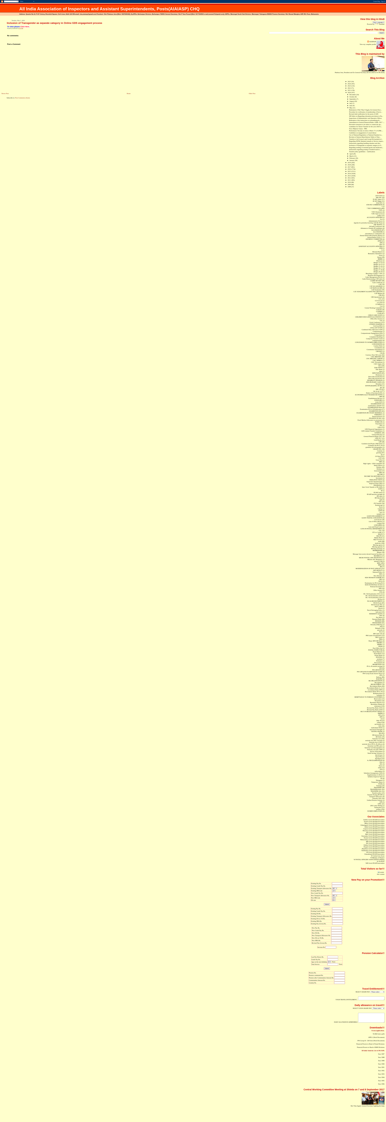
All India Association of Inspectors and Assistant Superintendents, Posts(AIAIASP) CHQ (109, 8)
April (351, 154)
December (352, 94)
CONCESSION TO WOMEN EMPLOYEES (368, 342)
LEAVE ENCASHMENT (374, 516)
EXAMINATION (376, 404)
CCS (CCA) (378, 300)
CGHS (379, 313)
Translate (381, 24)
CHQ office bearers (376, 319)
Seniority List (376, 738)
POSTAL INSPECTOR (375, 650)
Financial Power (377, 416)
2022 (349, 88)
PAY (380, 615)
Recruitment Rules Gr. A (374, 688)
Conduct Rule (378, 346)
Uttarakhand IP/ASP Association (374, 854)
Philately (378, 628)
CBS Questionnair (376, 297)
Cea (381, 306)
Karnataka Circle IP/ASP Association (373, 836)
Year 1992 (381, 1070)
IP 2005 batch (378, 492)
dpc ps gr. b (377, 391)
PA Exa (380, 599)
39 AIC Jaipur (377, 199)
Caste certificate (377, 282)
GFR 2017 (378, 438)
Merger (379, 552)
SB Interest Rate (377, 735)
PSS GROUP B (376, 670)
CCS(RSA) (379, 304)
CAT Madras (378, 293)
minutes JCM (378, 561)
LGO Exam (377, 519)
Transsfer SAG (376, 798)
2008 (349, 187)
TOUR (380, 784)
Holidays (379, 469)
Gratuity (379, 451)
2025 (349, 81)
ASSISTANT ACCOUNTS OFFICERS (370, 246)
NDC (380, 574)
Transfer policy (376, 793)
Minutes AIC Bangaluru (374, 559)
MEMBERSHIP (377, 550)
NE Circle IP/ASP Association (375, 843)
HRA (380, 472)
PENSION (378, 621)
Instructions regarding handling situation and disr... (365, 143)
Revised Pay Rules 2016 (374, 708)
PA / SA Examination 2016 (374, 597)
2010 (349, 182)
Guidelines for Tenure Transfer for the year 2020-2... (365, 126)
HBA (380, 462)
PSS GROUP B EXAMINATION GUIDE (369, 672)
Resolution (378, 700)
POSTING (379, 657)
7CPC (380, 210)
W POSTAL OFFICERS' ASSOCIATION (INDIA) (369, 859)
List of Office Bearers (375, 521)
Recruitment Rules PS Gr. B (373, 691)
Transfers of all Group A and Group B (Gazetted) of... (366, 139)
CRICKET (379, 351)
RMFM (380, 713)
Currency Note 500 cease (373, 355)
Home (129, 93)
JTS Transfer (377, 503)
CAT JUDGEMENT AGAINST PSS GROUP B (367, 291)
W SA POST (380, 861)
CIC (381, 320)
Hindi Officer (378, 465)
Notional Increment (376, 586)
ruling (379, 722)
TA (381, 778)
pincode (379, 630)
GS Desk (378, 456)
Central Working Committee (373, 308)
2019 (349, 162)
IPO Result (378, 498)
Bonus (379, 257)
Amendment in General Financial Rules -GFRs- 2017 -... (366, 122)
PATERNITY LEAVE (375, 614)
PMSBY (379, 644)
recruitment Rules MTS (375, 690)
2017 (349, 167)
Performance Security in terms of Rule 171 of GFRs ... (366, 131)
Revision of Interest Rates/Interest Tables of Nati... (365, 137)
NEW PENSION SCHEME (373, 577)
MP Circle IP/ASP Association (375, 841)
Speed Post (378, 757)
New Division (378, 576)
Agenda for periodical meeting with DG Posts (368, 223)
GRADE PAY (377, 449)
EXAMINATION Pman (375, 407)
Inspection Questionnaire (374, 481)
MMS (379, 565)
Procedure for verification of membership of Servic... (365, 112)
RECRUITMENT (376, 684)
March (351, 156)
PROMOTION (377, 664)
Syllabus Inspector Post (375, 776)
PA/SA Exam (377, 603)
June (351, 105)
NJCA (380, 581)
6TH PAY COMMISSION (374, 205)
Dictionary (379, 375)
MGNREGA (377, 556)
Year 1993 (381, 1074)
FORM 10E (378, 422)
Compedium (378, 335)
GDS (379, 427)
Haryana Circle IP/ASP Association (373, 830)
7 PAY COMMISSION (374, 208)
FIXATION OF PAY (375, 418)
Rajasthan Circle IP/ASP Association (373, 848)
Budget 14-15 (378, 264)
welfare (378, 809)
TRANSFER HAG (375, 789)
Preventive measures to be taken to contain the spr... (365, 124)
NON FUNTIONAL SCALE (373, 585)
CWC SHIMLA (377, 360)
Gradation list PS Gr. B (375, 445)
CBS (380, 295)
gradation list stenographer (374, 447)
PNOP (380, 646)
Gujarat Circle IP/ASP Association (373, 829)
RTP (381, 717)
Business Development (375, 275)
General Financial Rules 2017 (373, 436)
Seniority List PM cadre (375, 746)
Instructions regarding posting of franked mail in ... (365, 149)
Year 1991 (381, 1067)
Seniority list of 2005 (375, 742)
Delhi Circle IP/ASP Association (374, 827)
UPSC (379, 804)
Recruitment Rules (375, 686)
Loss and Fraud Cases (375, 527)
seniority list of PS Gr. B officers (372, 744)
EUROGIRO (378, 400)
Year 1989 (381, 1060)
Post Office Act (377, 648)
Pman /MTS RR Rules (375, 641)
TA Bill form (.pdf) (378, 1034)
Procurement (378, 662)
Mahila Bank (378, 538)
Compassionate (377, 331)
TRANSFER (377, 787)
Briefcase (379, 261)
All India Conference (375, 226)
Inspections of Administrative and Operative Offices (365, 118)
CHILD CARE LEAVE (375, 315)
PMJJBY (379, 643)
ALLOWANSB (377, 232)
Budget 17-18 (378, 270)
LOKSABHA (378, 525)
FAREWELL (378, 414)
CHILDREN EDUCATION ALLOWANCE (368, 317)
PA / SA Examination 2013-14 (372, 594)
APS (381, 243)
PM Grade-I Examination (373, 635)
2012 (349, 178)
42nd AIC (379, 203)
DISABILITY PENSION (374, 380)
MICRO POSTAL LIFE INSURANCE (370, 557)
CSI (381, 353)
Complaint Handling (376, 337)
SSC (381, 764)
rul (381, 719)
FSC (381, 425)
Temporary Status (376, 782)
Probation (379, 661)
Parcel (380, 608)
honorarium (377, 471)
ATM (380, 248)
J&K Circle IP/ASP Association (374, 834)
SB (380, 733)
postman (379, 659)
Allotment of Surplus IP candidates (371, 228)
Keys (380, 507)
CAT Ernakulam (376, 290)
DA (379, 366)
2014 (349, 173)
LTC (380, 530)
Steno (380, 766)
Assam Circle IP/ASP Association (374, 821)
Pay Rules (379, 617)
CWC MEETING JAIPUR (374, 358)
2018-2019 (378, 195)
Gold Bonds (377, 440)
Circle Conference (375, 322)
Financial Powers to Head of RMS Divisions (370, 1047)
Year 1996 (381, 1084)
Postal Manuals (377, 652)
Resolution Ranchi (375, 702)
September (352, 99)
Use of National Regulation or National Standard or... (365, 135)
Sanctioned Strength (376, 729)
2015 (349, 171)
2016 (349, 169)
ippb (380, 500)
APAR (379, 241)
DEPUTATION (376, 373)
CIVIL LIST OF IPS (376, 328)
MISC (379, 563)
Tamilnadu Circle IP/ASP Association (372, 850)
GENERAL (377, 433)
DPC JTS (378, 389)
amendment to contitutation (373, 233)
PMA (380, 639)
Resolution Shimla (376, 704)
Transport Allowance (375, 796)
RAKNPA (379, 679)
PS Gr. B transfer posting (374, 666)
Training (378, 786)
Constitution (378, 348)
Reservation (377, 699)
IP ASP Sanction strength (374, 494)
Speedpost (378, 758)
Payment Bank (376, 619)
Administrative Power (375, 221)
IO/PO (380, 489)
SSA (381, 762)
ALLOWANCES (376, 230)
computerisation (377, 340)
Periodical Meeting (376, 624)
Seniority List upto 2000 (374, 749)
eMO (380, 396)
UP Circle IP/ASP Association (375, 852)
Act (381, 219)
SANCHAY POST (376, 728)
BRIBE (380, 259)
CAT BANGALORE (376, 288)
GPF (380, 442)
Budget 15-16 (378, 266)
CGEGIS (378, 310)
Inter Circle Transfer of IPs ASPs (372, 487)
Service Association (376, 751)
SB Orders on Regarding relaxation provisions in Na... (366, 116)
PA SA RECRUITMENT (374, 601)
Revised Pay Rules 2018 (374, 710)
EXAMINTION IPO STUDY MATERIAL (369, 413)
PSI (380, 668)
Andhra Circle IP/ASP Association (373, 820)
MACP (380, 534)
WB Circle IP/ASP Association (375, 863)
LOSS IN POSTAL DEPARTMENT (371, 529)
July (350, 103)
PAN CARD (378, 606)
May (351, 108)
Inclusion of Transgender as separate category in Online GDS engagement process (54, 23)
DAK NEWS (378, 367)
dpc (381, 387)
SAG (379, 726)
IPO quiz (379, 496)
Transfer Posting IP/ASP (374, 795)
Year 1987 (381, 1054)
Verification (377, 807)
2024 (349, 84)
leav (381, 512)
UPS (381, 802)
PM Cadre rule (377, 634)
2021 (349, 90)
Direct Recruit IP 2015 (375, 378)
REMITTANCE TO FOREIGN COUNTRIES (368, 697)
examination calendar (375, 405)
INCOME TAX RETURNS (372, 476)
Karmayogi (378, 505)
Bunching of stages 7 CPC (374, 273)
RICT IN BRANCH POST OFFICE (371, 711)
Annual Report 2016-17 (374, 237)
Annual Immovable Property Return (371, 235)
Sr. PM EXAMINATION (374, 760)
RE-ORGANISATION (375, 681)
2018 (349, 165)
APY (380, 244)
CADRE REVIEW (375, 281)
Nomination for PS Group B (373, 583)
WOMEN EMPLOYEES (374, 811)
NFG (380, 579)
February (352, 158)
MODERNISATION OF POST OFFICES (368, 568)
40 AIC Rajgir (377, 201)
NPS (380, 588)
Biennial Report (377, 252)
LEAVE (379, 514)
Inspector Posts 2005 (375, 483)
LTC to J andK (376, 532)
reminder (379, 695)
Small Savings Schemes (375, 753)
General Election (377, 434)
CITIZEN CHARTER (375, 324)
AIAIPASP (372, 41)
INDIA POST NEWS (375, 480)
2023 (349, 86)
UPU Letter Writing (376, 805)
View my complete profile (368, 44)
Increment (379, 478)
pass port (378, 612)
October (352, 97)
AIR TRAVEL (378, 224)
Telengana (379, 780)
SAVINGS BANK (376, 731)
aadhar (379, 215)
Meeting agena (377, 545)
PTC (381, 675)
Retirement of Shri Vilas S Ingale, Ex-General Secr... (365, 110)
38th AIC (378, 197)
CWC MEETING (376, 357)
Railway (378, 677)
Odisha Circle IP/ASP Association (374, 845)
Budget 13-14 (378, 262)
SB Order (378, 737)
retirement (377, 706)
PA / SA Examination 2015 (374, 595)
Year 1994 (381, 1077)
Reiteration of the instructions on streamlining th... (365, 120)
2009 (349, 184)
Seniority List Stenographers (373, 748)
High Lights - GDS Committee (372, 463)
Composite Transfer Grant (374, 338)
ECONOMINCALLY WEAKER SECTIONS (368, 395)
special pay (378, 755)
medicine (378, 543)
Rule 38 (379, 720)
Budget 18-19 (378, 272)
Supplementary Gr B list (374, 775)
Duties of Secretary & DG (374, 393)
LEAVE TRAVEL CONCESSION (372, 518)
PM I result (378, 637)
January (352, 160)
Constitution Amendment (374, 349)
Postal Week (378, 655)
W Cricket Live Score (377, 856)
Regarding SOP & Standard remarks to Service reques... (366, 141)
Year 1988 (381, 1057)
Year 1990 (381, 1064)
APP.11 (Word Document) (376, 1037)
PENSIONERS (376, 623)
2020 (349, 92)
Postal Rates (377, 653)
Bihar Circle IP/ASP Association (374, 823)
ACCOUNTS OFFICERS (374, 217)
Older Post (252, 93)
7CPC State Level (376, 214)
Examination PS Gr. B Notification (370, 409)
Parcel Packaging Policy (374, 610)
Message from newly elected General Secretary (367, 554)
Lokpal (379, 523)
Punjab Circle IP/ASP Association (374, 847)
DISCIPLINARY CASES (373, 382)
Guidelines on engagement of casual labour (362, 133)
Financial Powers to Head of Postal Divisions (370, 1044)
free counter (380, 874)
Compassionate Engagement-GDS (371, 333)
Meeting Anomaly (376, 548)
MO (381, 567)
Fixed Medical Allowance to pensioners (370, 420)
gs (381, 454)
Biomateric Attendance (375, 253)
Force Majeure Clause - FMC (358, 129)
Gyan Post (379, 460)
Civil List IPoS (377, 326)
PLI (380, 632)
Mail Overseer (377, 539)
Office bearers (377, 590)
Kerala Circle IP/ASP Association (374, 838)
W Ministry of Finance (377, 858)
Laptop (380, 509)
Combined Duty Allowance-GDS (372, 329)
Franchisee (379, 424)
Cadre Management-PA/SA (373, 277)
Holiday (378, 467)
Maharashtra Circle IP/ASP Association (372, 839)
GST (380, 458)
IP (381, 491)
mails (379, 541)
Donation (379, 384)
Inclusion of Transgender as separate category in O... (365, 145)
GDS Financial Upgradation (373, 429)
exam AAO (378, 402)
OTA (380, 592)
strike (379, 767)
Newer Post (5, 93)
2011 (349, 180)
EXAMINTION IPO (375, 411)
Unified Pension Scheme (374, 800)
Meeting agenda (377, 547)
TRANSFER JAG (376, 791)
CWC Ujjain (377, 364)
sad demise (378, 724)
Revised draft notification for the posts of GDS (363, 114)
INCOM (379, 474)
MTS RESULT (377, 570)
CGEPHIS (379, 311)
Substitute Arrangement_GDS (373, 773)
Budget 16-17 (378, 268)
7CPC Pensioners (377, 212)
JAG (380, 501)
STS (381, 769)
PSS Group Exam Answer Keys (372, 673)
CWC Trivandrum (376, 362)
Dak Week (379, 369)
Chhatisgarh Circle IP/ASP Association (372, 825)
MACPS (378, 536)
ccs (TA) (379, 302)
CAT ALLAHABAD (376, 286)
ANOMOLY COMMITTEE (374, 239)
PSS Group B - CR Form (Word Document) (370, 1040)
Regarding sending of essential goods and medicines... (366, 147)
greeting (378, 453)
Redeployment (377, 693)
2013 (349, 176)
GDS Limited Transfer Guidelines (371, 431)
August (351, 101)
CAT (380, 284)
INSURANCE (378, 485)
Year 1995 (381, 1080)
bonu (380, 255)
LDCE (380, 510)
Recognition (378, 682)
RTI (379, 715)
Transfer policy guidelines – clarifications (362, 151)
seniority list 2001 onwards (373, 740)
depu (380, 371)
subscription (378, 771)
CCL (380, 299)
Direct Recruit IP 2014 (375, 376)
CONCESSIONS (377, 344)
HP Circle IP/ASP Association (375, 832)
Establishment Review (375, 398)
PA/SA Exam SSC (376, 605)
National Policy (377, 572)
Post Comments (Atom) (22, 98)
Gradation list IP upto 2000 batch (372, 443)
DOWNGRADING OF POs (373, 386)
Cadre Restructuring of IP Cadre (372, 279)
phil (381, 626)
